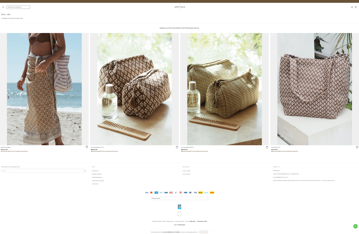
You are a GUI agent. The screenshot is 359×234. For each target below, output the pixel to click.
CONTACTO (95, 184)
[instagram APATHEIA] (3, 178)
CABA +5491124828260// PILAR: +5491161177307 (286, 174)
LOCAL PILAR (186, 174)
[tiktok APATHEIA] (15, 178)
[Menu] (3, 7)
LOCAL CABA (186, 171)
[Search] (28, 7)
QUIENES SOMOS (97, 174)
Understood (203, 232)
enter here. (193, 221)
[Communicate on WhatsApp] (355, 226)
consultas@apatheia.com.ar (280, 177)
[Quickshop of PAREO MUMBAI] (87, 147)
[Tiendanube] (179, 225)
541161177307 (276, 170)
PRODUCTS (95, 171)
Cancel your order (202, 221)
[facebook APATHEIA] (9, 178)
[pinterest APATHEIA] (21, 178)
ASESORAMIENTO (97, 177)
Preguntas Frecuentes (98, 180)
